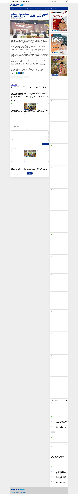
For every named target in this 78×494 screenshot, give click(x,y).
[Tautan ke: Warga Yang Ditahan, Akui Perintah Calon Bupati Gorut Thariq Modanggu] (59, 407)
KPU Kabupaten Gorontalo (17, 18)
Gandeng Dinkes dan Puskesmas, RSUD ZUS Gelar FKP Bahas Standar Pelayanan (61, 482)
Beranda (20, 492)
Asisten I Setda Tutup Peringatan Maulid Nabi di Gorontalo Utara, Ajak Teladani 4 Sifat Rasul (58, 457)
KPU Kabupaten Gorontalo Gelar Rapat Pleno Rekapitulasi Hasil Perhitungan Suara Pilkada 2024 (38, 87)
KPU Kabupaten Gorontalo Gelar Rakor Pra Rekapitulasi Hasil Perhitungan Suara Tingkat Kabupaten (18, 91)
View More (30, 173)
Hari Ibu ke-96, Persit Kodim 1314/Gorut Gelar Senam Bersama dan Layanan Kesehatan (40, 80)
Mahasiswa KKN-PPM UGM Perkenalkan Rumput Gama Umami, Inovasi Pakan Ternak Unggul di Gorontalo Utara (30, 111)
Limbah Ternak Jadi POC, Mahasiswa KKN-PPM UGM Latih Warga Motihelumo (16, 111)
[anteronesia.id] (17, 4)
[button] (67, 1)
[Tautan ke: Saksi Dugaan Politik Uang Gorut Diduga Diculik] (53, 417)
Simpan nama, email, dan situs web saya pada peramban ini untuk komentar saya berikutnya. (28, 141)
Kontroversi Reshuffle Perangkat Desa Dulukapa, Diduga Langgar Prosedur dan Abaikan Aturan (61, 432)
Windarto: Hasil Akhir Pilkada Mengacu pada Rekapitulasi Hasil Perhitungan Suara (18, 94)
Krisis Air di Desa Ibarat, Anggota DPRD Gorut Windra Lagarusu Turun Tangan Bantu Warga (61, 461)
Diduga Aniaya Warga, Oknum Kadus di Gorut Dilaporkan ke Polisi (61, 427)
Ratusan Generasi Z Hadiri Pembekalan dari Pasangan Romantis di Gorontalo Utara (19, 80)
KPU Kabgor (21, 77)
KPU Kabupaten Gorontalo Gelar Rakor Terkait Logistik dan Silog (39, 97)
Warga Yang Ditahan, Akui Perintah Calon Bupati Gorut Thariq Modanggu (58, 414)
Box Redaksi (24, 492)
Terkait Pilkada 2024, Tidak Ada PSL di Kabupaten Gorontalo (19, 87)
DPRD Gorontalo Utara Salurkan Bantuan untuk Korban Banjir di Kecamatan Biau (42, 122)
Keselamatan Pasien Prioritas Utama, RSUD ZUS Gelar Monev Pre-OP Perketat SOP (61, 467)
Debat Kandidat (14, 77)
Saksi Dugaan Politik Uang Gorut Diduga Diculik (60, 417)
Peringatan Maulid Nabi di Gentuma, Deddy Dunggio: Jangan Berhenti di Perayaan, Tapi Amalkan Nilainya (61, 472)
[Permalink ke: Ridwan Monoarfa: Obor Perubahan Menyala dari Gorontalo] (43, 106)
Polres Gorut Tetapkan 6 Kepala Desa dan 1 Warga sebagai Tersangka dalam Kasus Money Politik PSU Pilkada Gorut (61, 422)
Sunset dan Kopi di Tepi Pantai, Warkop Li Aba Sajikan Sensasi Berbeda (61, 477)
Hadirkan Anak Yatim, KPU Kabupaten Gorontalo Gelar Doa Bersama (20, 97)
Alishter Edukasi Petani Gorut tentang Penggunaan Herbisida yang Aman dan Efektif (16, 122)
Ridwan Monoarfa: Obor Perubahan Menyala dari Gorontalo (42, 111)
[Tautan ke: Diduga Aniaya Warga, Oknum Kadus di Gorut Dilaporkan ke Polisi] (53, 428)
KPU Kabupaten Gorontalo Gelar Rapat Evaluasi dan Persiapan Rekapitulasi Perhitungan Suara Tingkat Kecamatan (38, 91)
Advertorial (12, 18)
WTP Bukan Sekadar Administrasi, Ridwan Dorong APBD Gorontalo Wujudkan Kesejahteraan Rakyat (29, 122)
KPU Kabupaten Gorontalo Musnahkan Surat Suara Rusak (38, 94)
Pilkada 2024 (26, 77)
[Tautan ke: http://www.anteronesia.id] (66, 400)
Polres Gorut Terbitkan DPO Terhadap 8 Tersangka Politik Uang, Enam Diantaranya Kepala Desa (61, 438)
